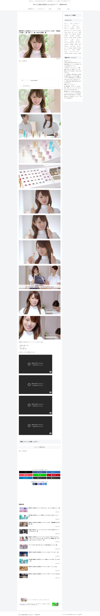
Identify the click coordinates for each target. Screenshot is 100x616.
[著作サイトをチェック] (34, 484)
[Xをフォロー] (36, 484)
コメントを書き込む (39, 447)
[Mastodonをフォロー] (38, 484)
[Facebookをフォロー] (41, 484)
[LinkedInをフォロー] (46, 484)
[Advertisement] (40, 21)
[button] (39, 478)
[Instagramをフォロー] (43, 484)
